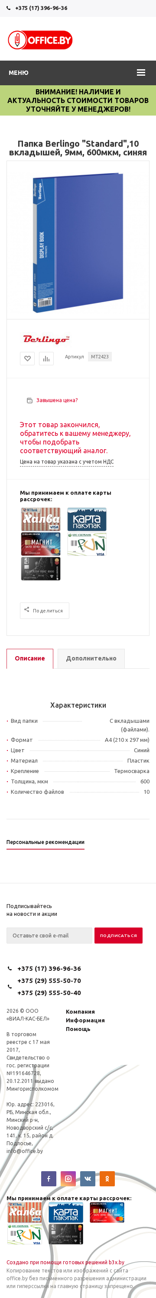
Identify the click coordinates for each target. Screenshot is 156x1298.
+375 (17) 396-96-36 (41, 8)
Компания (80, 1011)
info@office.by (24, 1151)
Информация (85, 1020)
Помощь (78, 1029)
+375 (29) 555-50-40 (49, 992)
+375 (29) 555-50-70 (49, 980)
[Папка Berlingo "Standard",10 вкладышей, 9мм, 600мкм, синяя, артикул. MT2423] (78, 312)
